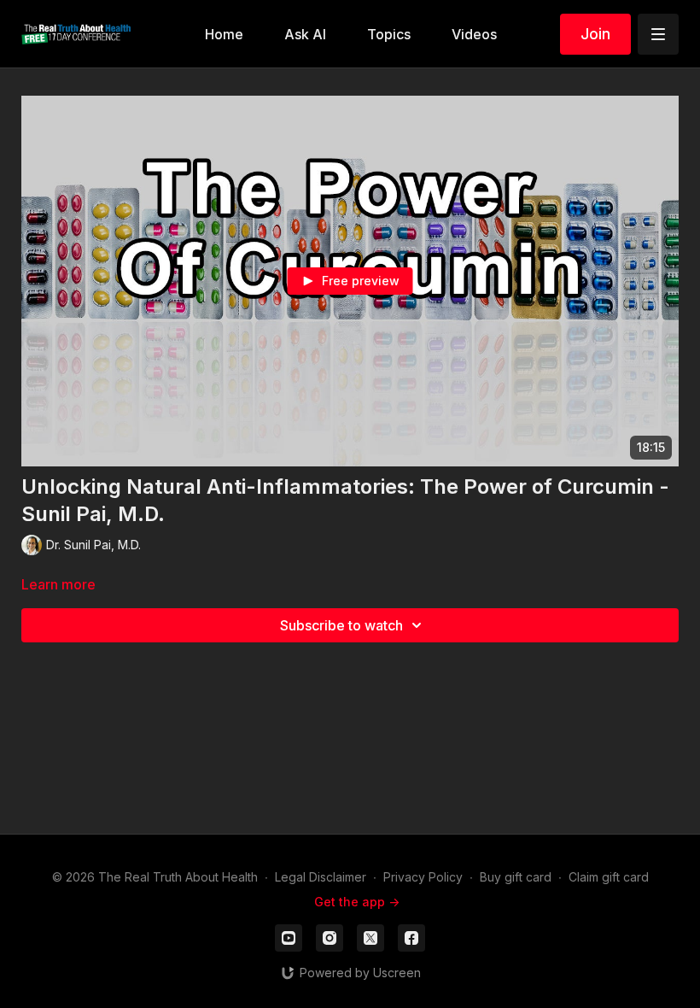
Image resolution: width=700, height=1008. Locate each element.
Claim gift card (609, 877)
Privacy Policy (423, 877)
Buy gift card (515, 877)
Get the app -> (357, 901)
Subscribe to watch (341, 625)
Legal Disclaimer (320, 877)
